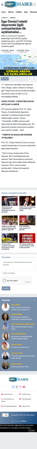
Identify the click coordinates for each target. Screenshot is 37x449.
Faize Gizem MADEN (18, 334)
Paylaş (6, 78)
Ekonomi (33, 12)
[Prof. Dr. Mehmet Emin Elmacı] (6, 326)
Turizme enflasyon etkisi (20, 367)
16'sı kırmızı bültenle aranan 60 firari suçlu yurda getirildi (26, 245)
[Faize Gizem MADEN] (6, 336)
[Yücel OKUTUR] (6, 365)
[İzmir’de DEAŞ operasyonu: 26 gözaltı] (27, 220)
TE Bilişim (23, 421)
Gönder (6, 288)
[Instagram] (20, 386)
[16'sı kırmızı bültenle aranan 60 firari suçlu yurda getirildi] (27, 238)
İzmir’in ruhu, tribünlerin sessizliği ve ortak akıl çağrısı (21, 318)
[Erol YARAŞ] (6, 307)
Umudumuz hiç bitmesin (20, 347)
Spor (26, 12)
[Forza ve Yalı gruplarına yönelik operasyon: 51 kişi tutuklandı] (10, 238)
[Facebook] (13, 386)
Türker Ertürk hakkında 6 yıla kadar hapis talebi (27, 208)
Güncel (11, 12)
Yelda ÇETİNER (16, 353)
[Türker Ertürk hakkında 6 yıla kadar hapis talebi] (27, 201)
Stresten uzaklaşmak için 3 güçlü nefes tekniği (23, 357)
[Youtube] (23, 386)
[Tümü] (34, 300)
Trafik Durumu (26, 394)
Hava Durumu (8, 394)
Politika (19, 12)
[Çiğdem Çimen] (6, 317)
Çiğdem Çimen (16, 314)
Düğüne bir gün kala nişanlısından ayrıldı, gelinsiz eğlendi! (9, 228)
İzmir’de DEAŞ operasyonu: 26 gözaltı (24, 228)
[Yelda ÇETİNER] (6, 355)
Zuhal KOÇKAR (16, 344)
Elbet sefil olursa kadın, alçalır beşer (22, 328)
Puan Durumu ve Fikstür (7, 400)
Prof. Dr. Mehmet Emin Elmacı (22, 324)
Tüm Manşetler (26, 399)
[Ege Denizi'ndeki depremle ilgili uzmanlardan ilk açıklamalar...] (18, 65)
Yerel (3, 12)
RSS (6, 415)
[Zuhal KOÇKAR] (6, 346)
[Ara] (35, 5)
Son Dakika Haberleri (10, 406)
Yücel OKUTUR (16, 364)
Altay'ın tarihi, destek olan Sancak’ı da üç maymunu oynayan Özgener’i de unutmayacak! (21, 309)
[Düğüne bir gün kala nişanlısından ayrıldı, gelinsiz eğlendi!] (10, 220)
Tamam (31, 431)
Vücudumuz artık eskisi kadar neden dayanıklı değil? (21, 337)
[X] (16, 386)
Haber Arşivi (26, 406)
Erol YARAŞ (15, 305)
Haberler (4, 18)
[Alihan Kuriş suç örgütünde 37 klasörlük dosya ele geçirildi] (10, 201)
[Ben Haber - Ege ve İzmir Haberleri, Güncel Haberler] (18, 4)
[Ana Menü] (2, 5)
